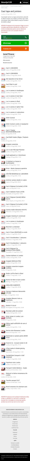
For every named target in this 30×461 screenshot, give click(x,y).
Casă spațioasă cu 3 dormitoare (16, 155)
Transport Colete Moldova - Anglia (16, 368)
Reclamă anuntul (7, 62)
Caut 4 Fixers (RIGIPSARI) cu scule (16, 232)
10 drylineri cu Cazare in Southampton (13, 162)
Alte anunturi (6, 60)
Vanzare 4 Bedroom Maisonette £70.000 (15, 292)
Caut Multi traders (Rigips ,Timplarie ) (17, 138)
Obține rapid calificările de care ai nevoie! (16, 324)
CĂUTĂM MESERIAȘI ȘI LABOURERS (17, 174)
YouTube (15, 438)
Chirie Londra (4, 7)
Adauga (25, 2)
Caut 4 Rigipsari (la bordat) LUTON (16, 186)
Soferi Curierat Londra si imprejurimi (17, 124)
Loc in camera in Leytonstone (15, 112)
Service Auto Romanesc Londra (15, 330)
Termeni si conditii (15, 443)
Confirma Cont (15, 427)
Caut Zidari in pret (11, 84)
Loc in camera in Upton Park (14, 107)
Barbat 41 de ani (11, 305)
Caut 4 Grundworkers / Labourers (16, 243)
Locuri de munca (5, 6)
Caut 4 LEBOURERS (12, 73)
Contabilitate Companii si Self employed (15, 356)
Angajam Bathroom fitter (13, 261)
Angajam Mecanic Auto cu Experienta (14, 299)
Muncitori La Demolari (13, 227)
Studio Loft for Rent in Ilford (14, 273)
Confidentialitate (15, 445)
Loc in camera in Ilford (13, 101)
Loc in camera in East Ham (14, 96)
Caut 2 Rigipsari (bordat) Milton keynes (15, 198)
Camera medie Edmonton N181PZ (16, 210)
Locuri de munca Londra (15, 6)
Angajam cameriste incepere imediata (14, 267)
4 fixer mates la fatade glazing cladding (15, 349)
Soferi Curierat (10, 118)
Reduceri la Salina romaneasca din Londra (16, 374)
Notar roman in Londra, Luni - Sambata (15, 317)
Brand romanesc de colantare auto (16, 387)
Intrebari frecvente (15, 447)
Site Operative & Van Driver (14, 79)
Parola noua (15, 425)
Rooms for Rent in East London (15, 280)
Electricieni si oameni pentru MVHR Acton (17, 336)
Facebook (15, 432)
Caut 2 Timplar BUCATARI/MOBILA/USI (13, 131)
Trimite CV (7, 49)
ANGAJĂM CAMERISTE (13, 285)
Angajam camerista (12, 144)
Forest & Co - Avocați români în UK (16, 343)
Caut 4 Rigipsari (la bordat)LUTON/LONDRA (13, 249)
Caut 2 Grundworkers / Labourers (16, 238)
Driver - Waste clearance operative (16, 168)
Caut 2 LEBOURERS (12, 68)
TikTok (15, 436)
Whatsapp (7, 43)
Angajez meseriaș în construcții (15, 216)
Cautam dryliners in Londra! (14, 255)
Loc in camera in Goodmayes (15, 90)
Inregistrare (15, 421)
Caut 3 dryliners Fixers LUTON (15, 192)
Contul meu (15, 423)
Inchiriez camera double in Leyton (16, 180)
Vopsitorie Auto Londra (13, 362)
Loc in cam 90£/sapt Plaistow (15, 150)
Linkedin (15, 434)
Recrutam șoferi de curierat (14, 311)
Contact (15, 449)
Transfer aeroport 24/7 (13, 380)
